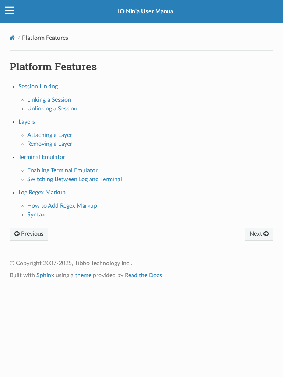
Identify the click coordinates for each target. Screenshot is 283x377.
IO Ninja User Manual (146, 11)
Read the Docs (143, 275)
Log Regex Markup (42, 192)
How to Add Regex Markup (62, 206)
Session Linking (38, 86)
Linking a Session (49, 100)
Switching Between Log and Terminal (74, 179)
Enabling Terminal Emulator (62, 170)
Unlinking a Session (52, 109)
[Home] (12, 38)
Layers (26, 122)
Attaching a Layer (49, 135)
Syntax (36, 215)
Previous (31, 234)
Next (256, 234)
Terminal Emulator (41, 157)
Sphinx (45, 275)
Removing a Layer (49, 144)
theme (83, 275)
